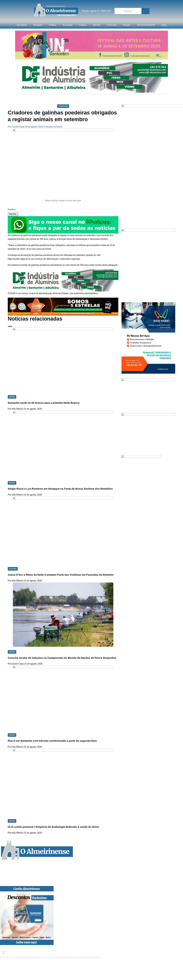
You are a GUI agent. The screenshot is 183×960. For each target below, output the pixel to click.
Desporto (38, 25)
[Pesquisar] (145, 11)
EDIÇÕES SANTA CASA (67, 957)
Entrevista (112, 25)
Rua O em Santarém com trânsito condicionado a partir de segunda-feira (52, 740)
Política (52, 25)
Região (126, 25)
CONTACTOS (27, 957)
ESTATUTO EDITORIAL (90, 957)
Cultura (82, 25)
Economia (67, 25)
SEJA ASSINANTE (146, 25)
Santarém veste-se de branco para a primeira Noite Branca (43, 402)
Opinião (96, 25)
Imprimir (13, 214)
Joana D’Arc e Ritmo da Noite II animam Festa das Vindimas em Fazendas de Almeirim (60, 574)
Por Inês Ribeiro (15, 409)
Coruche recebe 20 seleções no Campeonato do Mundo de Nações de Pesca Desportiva (62, 657)
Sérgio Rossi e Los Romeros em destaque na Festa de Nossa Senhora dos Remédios (60, 488)
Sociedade (22, 25)
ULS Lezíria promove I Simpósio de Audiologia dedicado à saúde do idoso (53, 826)
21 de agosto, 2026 (33, 409)
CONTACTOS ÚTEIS (44, 957)
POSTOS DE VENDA (10, 957)
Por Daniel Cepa (16, 664)
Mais (164, 25)
